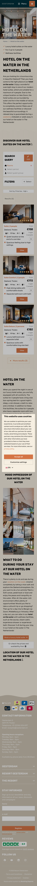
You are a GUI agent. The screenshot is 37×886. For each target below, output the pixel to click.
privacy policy (9, 449)
